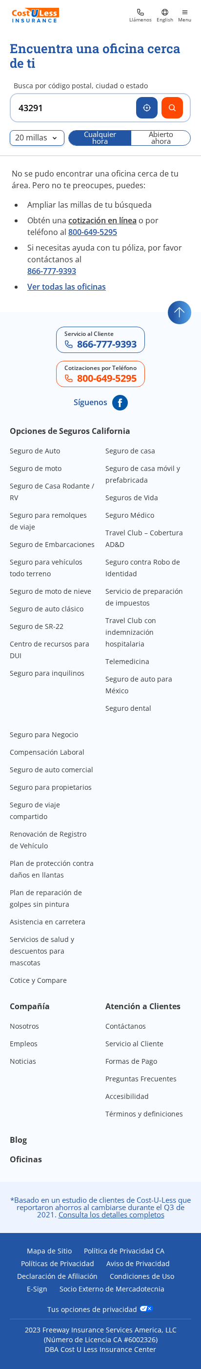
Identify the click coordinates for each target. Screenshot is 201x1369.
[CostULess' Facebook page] (120, 403)
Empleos (24, 1043)
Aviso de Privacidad (138, 1263)
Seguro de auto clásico (46, 608)
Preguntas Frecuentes (141, 1078)
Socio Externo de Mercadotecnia (112, 1289)
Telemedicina (127, 661)
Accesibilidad (127, 1096)
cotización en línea (102, 220)
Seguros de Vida (131, 497)
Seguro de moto (35, 468)
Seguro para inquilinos (47, 673)
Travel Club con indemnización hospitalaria (130, 632)
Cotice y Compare (38, 980)
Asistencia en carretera (47, 921)
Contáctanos (125, 1026)
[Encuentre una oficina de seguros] (172, 107)
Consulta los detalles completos (111, 1214)
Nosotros (24, 1026)
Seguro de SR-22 (36, 626)
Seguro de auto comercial (51, 769)
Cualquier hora (100, 138)
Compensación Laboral (47, 752)
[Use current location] (147, 107)
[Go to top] (179, 312)
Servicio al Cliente (134, 1043)
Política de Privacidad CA (124, 1251)
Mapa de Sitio (49, 1251)
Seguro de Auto (35, 450)
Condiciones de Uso (142, 1276)
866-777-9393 (51, 271)
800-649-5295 (92, 232)
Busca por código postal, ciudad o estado (81, 85)
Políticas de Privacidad (57, 1263)
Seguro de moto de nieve (50, 591)
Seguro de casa (130, 450)
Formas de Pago (131, 1061)
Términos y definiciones (144, 1113)
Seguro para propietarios (51, 787)
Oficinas (26, 1159)
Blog (18, 1139)
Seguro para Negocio (44, 734)
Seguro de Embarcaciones (52, 544)
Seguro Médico (129, 515)
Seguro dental (128, 708)
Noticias (23, 1061)
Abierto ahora (161, 138)
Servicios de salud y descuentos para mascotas (42, 951)
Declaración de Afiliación (57, 1276)
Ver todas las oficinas (66, 286)
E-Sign (37, 1289)
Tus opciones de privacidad (93, 1309)
